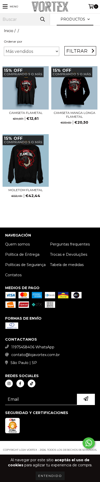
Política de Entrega (22, 254)
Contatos (13, 275)
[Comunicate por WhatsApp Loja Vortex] (89, 443)
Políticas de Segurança (25, 264)
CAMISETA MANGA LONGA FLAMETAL (74, 115)
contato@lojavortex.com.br (35, 354)
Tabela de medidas (67, 264)
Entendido (50, 476)
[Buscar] (42, 19)
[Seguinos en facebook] (20, 383)
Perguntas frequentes (70, 244)
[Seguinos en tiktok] (31, 383)
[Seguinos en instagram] (9, 383)
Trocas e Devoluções (68, 254)
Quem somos (17, 244)
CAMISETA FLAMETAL (26, 113)
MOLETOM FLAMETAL (25, 190)
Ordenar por (13, 41)
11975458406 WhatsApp (32, 347)
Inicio (8, 30)
